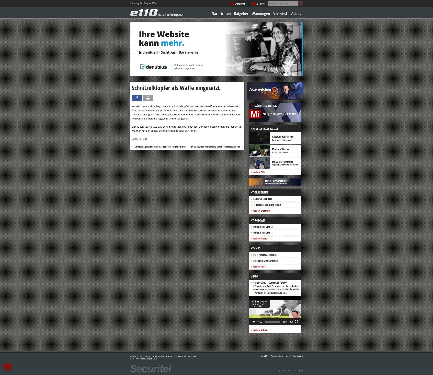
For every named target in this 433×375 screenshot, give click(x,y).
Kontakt (263, 356)
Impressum (298, 356)
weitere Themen (260, 238)
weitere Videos (260, 330)
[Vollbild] (296, 321)
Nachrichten (221, 13)
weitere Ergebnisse (261, 210)
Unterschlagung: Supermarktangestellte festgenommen (159, 146)
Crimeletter (240, 3)
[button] (275, 310)
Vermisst (280, 13)
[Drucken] (148, 98)
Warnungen (261, 13)
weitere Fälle (259, 172)
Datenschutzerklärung (280, 356)
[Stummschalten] (291, 321)
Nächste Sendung (265, 106)
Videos (296, 13)
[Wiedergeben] (253, 321)
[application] (275, 310)
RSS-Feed (260, 3)
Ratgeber (241, 13)
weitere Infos (259, 266)
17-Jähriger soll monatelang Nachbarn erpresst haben (217, 146)
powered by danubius (289, 370)
